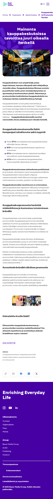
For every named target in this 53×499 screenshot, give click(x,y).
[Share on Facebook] (21, 374)
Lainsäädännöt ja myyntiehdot (16, 481)
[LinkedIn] (16, 407)
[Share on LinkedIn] (29, 374)
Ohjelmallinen (8, 425)
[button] (43, 4)
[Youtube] (10, 407)
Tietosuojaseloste (10, 464)
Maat (5, 428)
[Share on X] (36, 374)
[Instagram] (4, 407)
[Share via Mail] (13, 374)
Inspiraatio (16, 15)
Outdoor (6, 455)
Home (5, 15)
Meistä (5, 432)
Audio (5, 448)
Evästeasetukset (13, 470)
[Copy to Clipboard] (6, 374)
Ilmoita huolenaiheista (12, 477)
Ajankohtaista (31, 15)
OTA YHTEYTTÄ (9, 343)
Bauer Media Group (11, 444)
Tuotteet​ (6, 421)
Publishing (7, 451)
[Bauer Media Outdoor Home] (8, 4)
